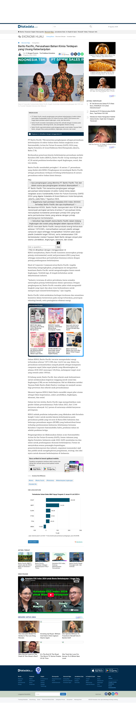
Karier (38, 699)
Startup (43, 682)
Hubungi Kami (78, 699)
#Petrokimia (50, 480)
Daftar (63, 694)
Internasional (21, 682)
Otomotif (80, 32)
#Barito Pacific (40, 480)
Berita (22, 32)
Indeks (110, 678)
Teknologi (43, 686)
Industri (20, 680)
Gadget (43, 684)
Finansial (28, 32)
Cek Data (77, 682)
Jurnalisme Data (60, 32)
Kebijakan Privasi (60, 699)
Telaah (88, 678)
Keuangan (32, 680)
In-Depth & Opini (71, 32)
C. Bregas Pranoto (32, 53)
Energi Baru (50, 36)
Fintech (43, 680)
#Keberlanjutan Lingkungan (64, 480)
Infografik (77, 678)
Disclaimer (69, 699)
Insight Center (113, 682)
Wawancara (89, 682)
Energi (19, 684)
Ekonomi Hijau (49, 32)
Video (86, 32)
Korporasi (32, 684)
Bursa (30, 682)
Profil (53, 680)
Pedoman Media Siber (48, 699)
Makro (31, 678)
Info (96, 32)
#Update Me (33, 484)
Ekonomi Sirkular (61, 36)
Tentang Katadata (23, 699)
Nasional (20, 678)
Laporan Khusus (90, 684)
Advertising (32, 699)
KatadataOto (112, 687)
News (98, 678)
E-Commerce (44, 678)
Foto (98, 684)
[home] (18, 32)
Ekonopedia (40, 32)
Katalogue (100, 682)
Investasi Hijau (71, 36)
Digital (33, 32)
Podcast (91, 32)
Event (110, 686)
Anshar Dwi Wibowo (38, 476)
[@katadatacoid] (116, 693)
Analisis (77, 680)
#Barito (31, 480)
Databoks (111, 684)
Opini (87, 680)
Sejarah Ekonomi (56, 678)
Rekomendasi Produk (35, 305)
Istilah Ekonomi (56, 682)
